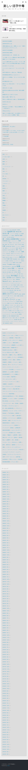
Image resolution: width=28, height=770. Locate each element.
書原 (14, 281)
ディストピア (6, 427)
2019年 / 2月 (5, 659)
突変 (16, 244)
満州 (17, 290)
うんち (15, 305)
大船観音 (5, 384)
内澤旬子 (10, 242)
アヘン (22, 312)
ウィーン (20, 444)
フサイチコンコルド (12, 406)
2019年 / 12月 (6, 635)
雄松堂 (16, 372)
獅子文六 (8, 444)
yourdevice (5, 459)
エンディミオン (6, 273)
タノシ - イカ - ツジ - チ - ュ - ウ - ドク (14, 9)
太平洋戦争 (5, 279)
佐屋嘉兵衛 (5, 410)
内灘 (19, 273)
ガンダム (12, 401)
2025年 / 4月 (5, 484)
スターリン (23, 266)
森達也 (18, 284)
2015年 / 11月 (6, 708)
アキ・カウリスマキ (7, 379)
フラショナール (5, 301)
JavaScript (5, 249)
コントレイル (13, 314)
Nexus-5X (18, 231)
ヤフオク (4, 237)
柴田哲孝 (5, 372)
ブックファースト (12, 273)
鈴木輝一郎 (13, 249)
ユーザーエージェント (8, 425)
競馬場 (19, 272)
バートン (18, 423)
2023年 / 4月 (5, 540)
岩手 (14, 379)
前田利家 (11, 338)
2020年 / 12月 (6, 608)
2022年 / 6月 (5, 564)
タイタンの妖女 (6, 376)
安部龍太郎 (13, 316)
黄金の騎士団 (16, 389)
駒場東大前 (11, 231)
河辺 (16, 299)
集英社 (14, 262)
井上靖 (8, 255)
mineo (15, 295)
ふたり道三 (5, 231)
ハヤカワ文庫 (6, 259)
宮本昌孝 (16, 303)
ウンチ (16, 367)
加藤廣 (18, 295)
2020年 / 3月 (5, 628)
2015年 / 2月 (5, 722)
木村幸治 (5, 418)
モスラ (4, 367)
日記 (4, 154)
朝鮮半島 (20, 248)
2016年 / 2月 (5, 700)
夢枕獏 (17, 316)
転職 (4, 161)
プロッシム (5, 338)
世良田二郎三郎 (9, 307)
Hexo (13, 312)
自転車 (4, 257)
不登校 (15, 290)
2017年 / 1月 (5, 681)
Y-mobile (9, 264)
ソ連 (17, 273)
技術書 (4, 210)
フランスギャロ (12, 248)
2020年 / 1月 (5, 632)
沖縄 (19, 275)
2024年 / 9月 (5, 501)
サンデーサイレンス (6, 284)
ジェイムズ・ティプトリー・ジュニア (11, 452)
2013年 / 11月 (6, 747)
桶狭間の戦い (18, 277)
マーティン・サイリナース (19, 321)
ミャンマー (22, 242)
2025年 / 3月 (5, 487)
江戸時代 (15, 272)
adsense (10, 257)
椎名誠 (12, 251)
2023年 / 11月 (6, 523)
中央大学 (21, 449)
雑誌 (4, 203)
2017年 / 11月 (6, 669)
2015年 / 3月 (5, 720)
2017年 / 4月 (5, 676)
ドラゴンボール (6, 345)
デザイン (18, 401)
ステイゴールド (5, 242)
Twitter (17, 248)
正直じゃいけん (12, 459)
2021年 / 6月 (5, 593)
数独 (6, 286)
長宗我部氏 (20, 357)
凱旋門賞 (17, 235)
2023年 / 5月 (5, 538)
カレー (4, 207)
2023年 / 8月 (5, 530)
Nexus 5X (5, 354)
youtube (22, 307)
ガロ (23, 248)
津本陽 (22, 244)
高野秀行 (4, 307)
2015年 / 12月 (6, 705)
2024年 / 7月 (5, 506)
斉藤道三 (9, 435)
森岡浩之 (13, 246)
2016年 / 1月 (5, 703)
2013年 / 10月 (6, 749)
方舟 (21, 305)
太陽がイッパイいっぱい (8, 335)
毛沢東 (16, 403)
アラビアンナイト (14, 240)
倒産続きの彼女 (6, 347)
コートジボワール (16, 447)
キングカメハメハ (17, 260)
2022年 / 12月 (6, 550)
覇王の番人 (20, 319)
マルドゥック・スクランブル (15, 255)
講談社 (6, 244)
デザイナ (22, 239)
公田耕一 (5, 342)
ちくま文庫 (21, 233)
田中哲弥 (5, 420)
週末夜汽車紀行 (6, 423)
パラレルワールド (7, 403)
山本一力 (18, 305)
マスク (13, 310)
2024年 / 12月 (6, 494)
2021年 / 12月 (6, 579)
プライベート (11, 319)
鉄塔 (4, 444)
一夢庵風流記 (17, 279)
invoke (18, 432)
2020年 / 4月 (5, 625)
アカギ (9, 359)
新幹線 (11, 427)
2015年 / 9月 (5, 712)
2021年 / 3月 (5, 601)
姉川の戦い (8, 253)
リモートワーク (9, 299)
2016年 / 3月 (5, 698)
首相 (14, 279)
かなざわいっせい (6, 292)
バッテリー (5, 270)
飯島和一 (14, 444)
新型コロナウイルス (7, 317)
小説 (4, 171)
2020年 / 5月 (5, 623)
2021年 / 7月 (5, 591)
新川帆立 (7, 260)
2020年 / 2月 (5, 630)
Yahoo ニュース (19, 335)
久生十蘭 (8, 249)
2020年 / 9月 (5, 613)
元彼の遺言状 (17, 288)
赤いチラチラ (6, 215)
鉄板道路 (5, 359)
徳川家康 (9, 277)
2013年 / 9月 (5, 751)
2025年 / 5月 (5, 482)
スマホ (19, 244)
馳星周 (21, 301)
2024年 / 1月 (5, 518)
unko (12, 284)
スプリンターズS (6, 290)
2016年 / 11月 (6, 686)
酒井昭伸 (9, 268)
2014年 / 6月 (5, 739)
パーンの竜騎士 (11, 235)
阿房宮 (9, 362)
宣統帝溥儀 (11, 393)
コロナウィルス (5, 251)
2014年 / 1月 (5, 742)
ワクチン (4, 253)
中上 (15, 354)
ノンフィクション (7, 166)
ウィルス (10, 398)
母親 (16, 352)
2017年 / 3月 (5, 679)
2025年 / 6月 (5, 479)
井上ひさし (12, 244)
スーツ (4, 260)
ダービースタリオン (6, 321)
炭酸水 (10, 354)
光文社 (12, 423)
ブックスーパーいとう (7, 312)
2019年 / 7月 (5, 647)
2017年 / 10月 (6, 671)
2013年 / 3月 (5, 754)
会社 (12, 272)
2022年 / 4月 (5, 569)
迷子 (6, 268)
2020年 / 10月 (6, 610)
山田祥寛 (15, 435)
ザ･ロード (5, 393)
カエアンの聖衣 (5, 297)
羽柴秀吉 (22, 260)
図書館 (4, 200)
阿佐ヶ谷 (5, 437)
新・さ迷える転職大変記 (11, 239)
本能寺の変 (20, 268)
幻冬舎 (18, 310)
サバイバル (5, 303)
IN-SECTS (14, 277)
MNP (8, 295)
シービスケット (18, 369)
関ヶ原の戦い (11, 237)
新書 (4, 190)
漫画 (4, 186)
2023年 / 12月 (6, 521)
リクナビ (11, 321)
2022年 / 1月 (5, 576)
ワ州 (8, 237)
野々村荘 (5, 406)
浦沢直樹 (5, 340)
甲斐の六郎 (17, 338)
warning (22, 275)
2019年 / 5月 (5, 652)
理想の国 (17, 281)
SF (3, 176)
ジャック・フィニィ (17, 391)
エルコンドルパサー (16, 242)
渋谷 (11, 259)
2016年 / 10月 (6, 688)
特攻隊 (21, 403)
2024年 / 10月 (6, 499)
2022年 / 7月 (5, 562)
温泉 (20, 290)
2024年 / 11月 (6, 496)
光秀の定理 (11, 290)
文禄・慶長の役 (6, 305)
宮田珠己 (11, 323)
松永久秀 (7, 257)
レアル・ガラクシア (12, 340)
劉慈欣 (10, 310)
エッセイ (5, 193)
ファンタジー (6, 181)
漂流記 (4, 198)
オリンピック (9, 279)
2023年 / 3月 (5, 542)
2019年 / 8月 (5, 644)
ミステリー (5, 183)
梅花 (14, 359)
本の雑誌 (14, 275)
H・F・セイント (10, 457)
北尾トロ (4, 275)
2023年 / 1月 (5, 547)
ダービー (11, 295)
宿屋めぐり (7, 248)
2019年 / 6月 (5, 649)
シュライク (12, 233)
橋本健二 (9, 240)
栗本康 (20, 437)
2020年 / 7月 (5, 618)
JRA (17, 250)
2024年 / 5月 (5, 508)
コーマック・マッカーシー (9, 381)
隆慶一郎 (4, 288)
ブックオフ (16, 307)
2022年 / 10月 (6, 555)
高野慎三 (19, 359)
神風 (4, 447)
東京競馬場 (8, 275)
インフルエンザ (16, 257)
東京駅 (16, 440)
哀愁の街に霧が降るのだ (8, 396)
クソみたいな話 (6, 156)
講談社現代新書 (6, 430)
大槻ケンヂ (17, 317)
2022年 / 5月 (5, 567)
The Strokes (11, 413)
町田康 (20, 314)
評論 (4, 217)
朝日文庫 (12, 288)
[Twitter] (23, 2)
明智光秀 (8, 288)
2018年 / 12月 (6, 664)
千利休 (13, 317)
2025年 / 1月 (5, 491)
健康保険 (19, 418)
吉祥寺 (19, 312)
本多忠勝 (20, 459)
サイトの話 (5, 173)
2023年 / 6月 (5, 535)
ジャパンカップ (11, 297)
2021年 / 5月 (5, 596)
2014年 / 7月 (5, 737)
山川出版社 (21, 398)
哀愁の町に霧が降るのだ (7, 266)
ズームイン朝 (14, 461)
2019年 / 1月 (5, 661)
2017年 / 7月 (5, 674)
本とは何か (17, 386)
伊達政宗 (5, 362)
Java (9, 251)
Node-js (12, 253)
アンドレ (14, 357)
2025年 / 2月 (5, 489)
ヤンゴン (15, 449)
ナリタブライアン (6, 229)
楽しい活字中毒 (14, 6)
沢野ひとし (10, 281)
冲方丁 (20, 281)
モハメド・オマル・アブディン (16, 410)
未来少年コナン (14, 270)
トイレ (16, 268)
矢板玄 (4, 435)
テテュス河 (9, 270)
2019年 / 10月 (6, 640)
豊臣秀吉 (5, 233)
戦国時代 (5, 308)
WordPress (11, 260)
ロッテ (4, 357)
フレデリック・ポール (17, 364)
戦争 (19, 241)
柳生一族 (20, 303)
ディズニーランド (16, 420)
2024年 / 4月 (5, 511)
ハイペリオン (18, 251)
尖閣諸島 (18, 229)
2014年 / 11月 (6, 730)
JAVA (21, 317)
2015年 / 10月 (6, 710)
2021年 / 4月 (5, 598)
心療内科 (23, 294)
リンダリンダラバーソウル (7, 262)
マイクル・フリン (7, 442)
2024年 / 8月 (5, 504)
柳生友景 (19, 415)
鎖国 (9, 420)
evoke (15, 398)
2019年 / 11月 (6, 637)
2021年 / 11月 (6, 581)
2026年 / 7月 (5, 472)
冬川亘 (4, 333)
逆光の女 (5, 364)
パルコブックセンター (6, 314)
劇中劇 (20, 294)
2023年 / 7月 (5, 533)
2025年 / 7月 (5, 477)
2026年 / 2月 (5, 474)
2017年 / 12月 (6, 666)
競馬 (4, 164)
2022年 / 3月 (5, 572)
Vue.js (20, 340)
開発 (4, 268)
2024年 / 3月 (5, 513)
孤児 (22, 255)
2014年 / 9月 (5, 732)
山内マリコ (5, 255)
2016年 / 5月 (5, 696)
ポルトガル (12, 303)
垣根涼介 (5, 316)
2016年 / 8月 (5, 691)
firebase (15, 284)
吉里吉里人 (5, 264)
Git (12, 440)
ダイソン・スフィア (7, 449)
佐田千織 (18, 457)
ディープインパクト (18, 253)
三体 (3, 248)
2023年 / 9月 (5, 528)
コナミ (9, 342)
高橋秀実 (22, 246)
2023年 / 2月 (5, 545)
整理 (15, 350)
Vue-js (11, 229)
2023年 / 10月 (6, 525)
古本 (8, 308)
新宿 (3, 244)
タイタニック (10, 367)
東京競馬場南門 (5, 235)
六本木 (19, 259)
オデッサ (10, 437)
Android (4, 178)
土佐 (17, 381)
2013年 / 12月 (6, 744)
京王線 (21, 284)
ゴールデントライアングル (15, 283)
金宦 (20, 362)
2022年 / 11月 (6, 552)
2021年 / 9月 (5, 586)
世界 (23, 317)
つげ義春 (20, 249)
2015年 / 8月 (5, 715)
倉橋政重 (5, 398)
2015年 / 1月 (5, 725)
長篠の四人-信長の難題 (7, 272)
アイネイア (5, 295)
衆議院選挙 (7, 323)
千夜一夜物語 (15, 286)
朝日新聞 (15, 319)
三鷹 (3, 323)
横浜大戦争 (14, 229)
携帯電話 (14, 264)
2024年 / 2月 (5, 516)
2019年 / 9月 (5, 642)
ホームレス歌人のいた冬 (8, 352)
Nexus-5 (5, 281)
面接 (13, 268)
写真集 (4, 205)
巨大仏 (22, 273)
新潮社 (19, 299)
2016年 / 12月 (6, 683)
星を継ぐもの (12, 432)
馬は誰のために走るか (8, 350)
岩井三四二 (18, 264)
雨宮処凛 (21, 396)
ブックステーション (12, 301)
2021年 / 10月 (6, 584)
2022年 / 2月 (5, 574)
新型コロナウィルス (10, 294)
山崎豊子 (8, 440)
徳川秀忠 (21, 295)
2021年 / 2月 (5, 603)
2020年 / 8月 (5, 615)
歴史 (4, 169)
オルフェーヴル (5, 319)
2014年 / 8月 (5, 734)
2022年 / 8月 (5, 559)
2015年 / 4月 (5, 717)
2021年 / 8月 (5, 589)
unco (17, 314)
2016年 (4, 16)
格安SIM (18, 301)
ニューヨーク (10, 286)
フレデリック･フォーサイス (13, 454)
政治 (4, 220)
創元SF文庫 (14, 266)
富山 (9, 244)
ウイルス (15, 362)
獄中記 (4, 188)
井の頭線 (16, 233)
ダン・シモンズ (6, 310)
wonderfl (10, 384)
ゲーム (21, 310)
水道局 (8, 357)
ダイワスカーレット (6, 283)
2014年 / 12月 (6, 727)
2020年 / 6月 (5, 620)
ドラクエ (14, 308)
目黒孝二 (4, 277)
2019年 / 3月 (5, 657)
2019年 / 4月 (5, 654)
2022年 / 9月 (5, 557)
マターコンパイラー (7, 391)
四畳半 (20, 262)
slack (18, 308)
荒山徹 (23, 277)
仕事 (4, 159)
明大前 (17, 262)
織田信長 (22, 257)
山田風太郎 (17, 427)
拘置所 (8, 303)
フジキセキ (11, 305)
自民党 (19, 270)
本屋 (4, 195)
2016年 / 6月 (5, 693)
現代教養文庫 (12, 292)
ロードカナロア (21, 286)
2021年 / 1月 (5, 606)
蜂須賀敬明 (15, 259)
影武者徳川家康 (8, 246)
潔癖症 (16, 312)
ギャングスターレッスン (8, 386)
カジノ (11, 308)
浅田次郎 (22, 259)
